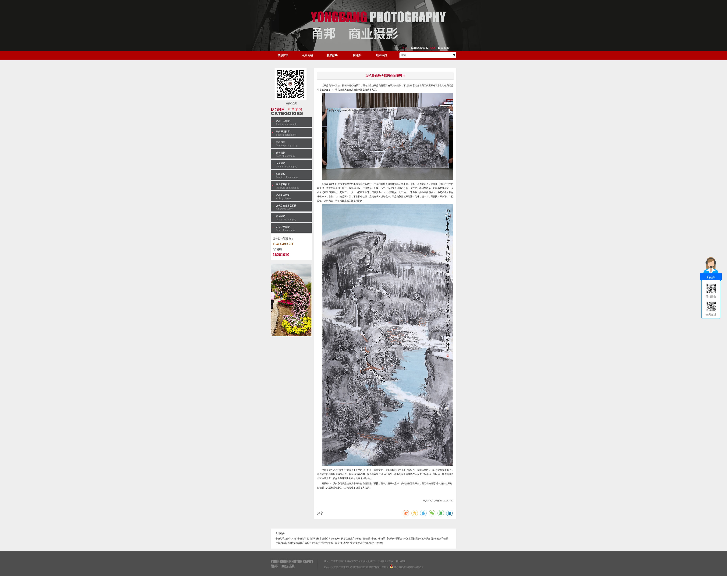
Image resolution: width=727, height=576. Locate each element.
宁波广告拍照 (363, 538)
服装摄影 (280, 174)
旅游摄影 (280, 216)
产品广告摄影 (283, 121)
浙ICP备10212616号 (378, 567)
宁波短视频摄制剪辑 (285, 538)
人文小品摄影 (283, 226)
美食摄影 (280, 152)
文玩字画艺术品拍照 (286, 205)
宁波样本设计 (320, 542)
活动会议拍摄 (283, 195)
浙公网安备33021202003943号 (409, 567)
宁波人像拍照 (378, 538)
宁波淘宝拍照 (283, 542)
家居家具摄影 (283, 184)
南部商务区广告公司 (301, 542)
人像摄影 (280, 163)
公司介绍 (307, 55)
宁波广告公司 (335, 542)
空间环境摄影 (283, 131)
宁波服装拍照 (441, 538)
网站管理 (400, 561)
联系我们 (381, 55)
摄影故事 (332, 55)
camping (379, 542)
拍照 (355, 85)
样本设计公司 (324, 538)
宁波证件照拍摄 (395, 538)
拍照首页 (283, 55)
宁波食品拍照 (411, 538)
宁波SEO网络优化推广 (343, 538)
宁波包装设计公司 (306, 538)
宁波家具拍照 (426, 538)
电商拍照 (280, 142)
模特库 (357, 55)
